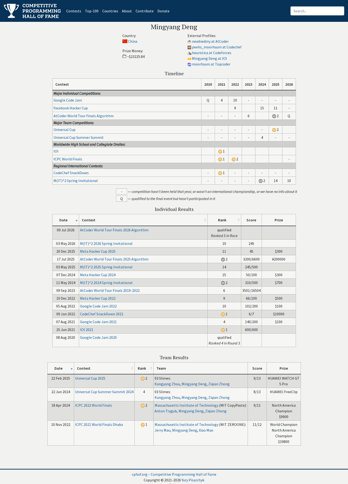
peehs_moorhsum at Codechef (217, 47)
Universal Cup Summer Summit (79, 137)
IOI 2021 (86, 329)
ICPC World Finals (68, 159)
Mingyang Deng (194, 384)
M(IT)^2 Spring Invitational (76, 180)
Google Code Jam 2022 (98, 306)
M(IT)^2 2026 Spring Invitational (106, 243)
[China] (124, 41)
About (127, 11)
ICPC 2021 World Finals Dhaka (99, 424)
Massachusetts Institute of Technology (186, 405)
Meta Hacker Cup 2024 (98, 274)
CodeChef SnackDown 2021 (101, 314)
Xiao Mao (206, 430)
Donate (163, 11)
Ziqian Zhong (219, 384)
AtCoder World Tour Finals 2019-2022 (110, 290)
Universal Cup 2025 (90, 378)
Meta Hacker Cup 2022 (98, 298)
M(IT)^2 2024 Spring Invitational (106, 282)
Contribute (145, 11)
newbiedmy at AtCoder (210, 41)
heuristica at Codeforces (211, 52)
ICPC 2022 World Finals (93, 405)
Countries (110, 11)
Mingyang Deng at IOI (209, 58)
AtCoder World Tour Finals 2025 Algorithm (114, 259)
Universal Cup (65, 129)
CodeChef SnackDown (71, 172)
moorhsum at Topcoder (211, 64)
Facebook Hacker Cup (71, 108)
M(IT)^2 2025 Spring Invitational (106, 267)
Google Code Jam (68, 100)
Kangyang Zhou (167, 384)
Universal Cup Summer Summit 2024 (104, 391)
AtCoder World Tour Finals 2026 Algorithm (114, 230)
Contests (74, 10)
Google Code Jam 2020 (98, 337)
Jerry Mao (162, 430)
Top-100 (91, 11)
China (132, 41)
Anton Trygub (166, 411)
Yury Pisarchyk (193, 480)
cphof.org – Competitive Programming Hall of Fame (174, 474)
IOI (56, 151)
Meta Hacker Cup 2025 (98, 251)
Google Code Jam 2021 (98, 321)
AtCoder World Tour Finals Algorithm (84, 115)
